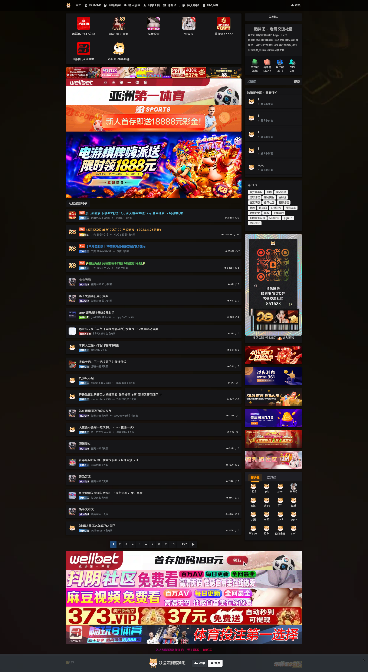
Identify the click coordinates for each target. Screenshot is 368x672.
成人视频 (192, 5)
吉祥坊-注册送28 (83, 33)
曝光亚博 (281, 192)
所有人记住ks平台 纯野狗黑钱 (99, 345)
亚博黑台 (278, 213)
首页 (79, 5)
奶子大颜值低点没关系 (94, 296)
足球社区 (274, 218)
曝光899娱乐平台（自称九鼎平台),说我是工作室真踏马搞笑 (118, 328)
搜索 (297, 81)
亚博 (269, 192)
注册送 (282, 197)
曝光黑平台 (256, 192)
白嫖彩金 (276, 208)
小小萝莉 (85, 279)
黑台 (252, 208)
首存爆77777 (223, 33)
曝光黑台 (133, 5)
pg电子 (288, 218)
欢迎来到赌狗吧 (172, 663)
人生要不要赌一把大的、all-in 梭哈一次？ (107, 427)
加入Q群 (212, 5)
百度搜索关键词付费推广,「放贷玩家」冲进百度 (110, 492)
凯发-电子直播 (118, 33)
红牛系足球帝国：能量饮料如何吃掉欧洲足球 (108, 460)
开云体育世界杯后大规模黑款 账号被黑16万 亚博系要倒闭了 (119, 394)
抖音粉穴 (154, 33)
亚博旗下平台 (257, 218)
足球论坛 (255, 197)
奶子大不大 (86, 509)
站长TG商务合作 (119, 59)
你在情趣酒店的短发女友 (95, 410)
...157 (183, 544)
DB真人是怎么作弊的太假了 (97, 525)
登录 (297, 5)
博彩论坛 (255, 223)
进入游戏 (288, 337)
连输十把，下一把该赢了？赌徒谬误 (102, 361)
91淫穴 (188, 33)
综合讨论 (94, 5)
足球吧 (263, 208)
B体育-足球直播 (83, 59)
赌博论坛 (284, 202)
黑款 (266, 213)
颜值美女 (85, 443)
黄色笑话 (85, 476)
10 (173, 544)
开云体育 (291, 208)
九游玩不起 (86, 378)
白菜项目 (114, 5)
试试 (261, 165)
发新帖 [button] (273, 16)
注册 (201, 663)
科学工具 (153, 5)
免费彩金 (255, 213)
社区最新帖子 (78, 203)
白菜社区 (269, 202)
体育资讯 (173, 5)
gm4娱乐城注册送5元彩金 (97, 312)
